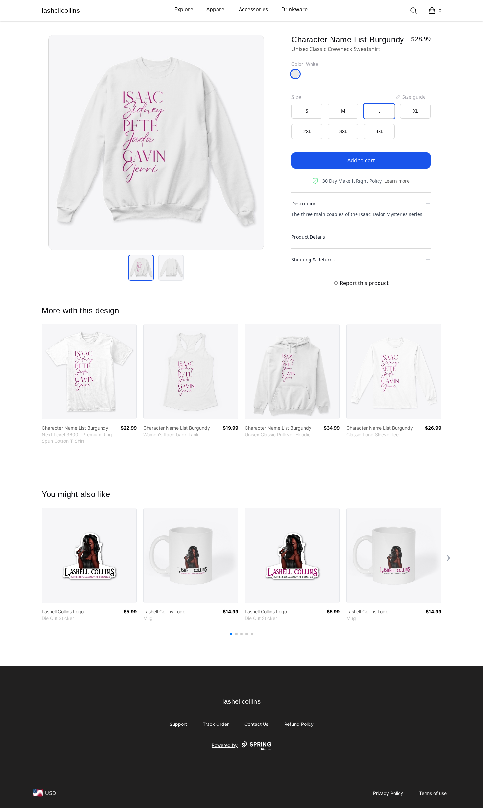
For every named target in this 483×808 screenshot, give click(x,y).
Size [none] (296, 97)
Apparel (216, 9)
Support (178, 724)
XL (415, 111)
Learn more (397, 181)
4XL (379, 131)
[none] (410, 97)
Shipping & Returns (313, 259)
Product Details (308, 237)
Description (304, 204)
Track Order (216, 724)
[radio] (306, 111)
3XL (343, 131)
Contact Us (256, 724)
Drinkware (294, 9)
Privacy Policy (388, 793)
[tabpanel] (156, 142)
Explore (183, 9)
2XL (307, 131)
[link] (89, 371)
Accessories (253, 9)
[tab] (141, 267)
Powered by (225, 745)
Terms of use (433, 793)
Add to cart (361, 160)
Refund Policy (299, 724)
